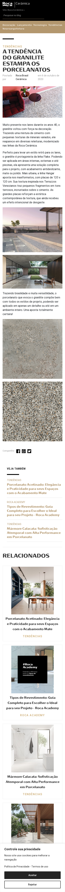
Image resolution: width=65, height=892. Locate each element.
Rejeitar (32, 884)
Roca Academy (16, 502)
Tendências (55, 25)
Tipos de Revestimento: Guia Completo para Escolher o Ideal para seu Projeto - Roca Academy (33, 511)
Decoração (9, 25)
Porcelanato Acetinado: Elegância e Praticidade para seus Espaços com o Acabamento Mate (34, 489)
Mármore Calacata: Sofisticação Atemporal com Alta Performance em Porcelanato (34, 533)
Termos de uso (39, 866)
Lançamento (24, 25)
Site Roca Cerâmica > (14, 10)
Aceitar (32, 875)
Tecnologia (40, 25)
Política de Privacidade (16, 866)
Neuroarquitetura (13, 29)
